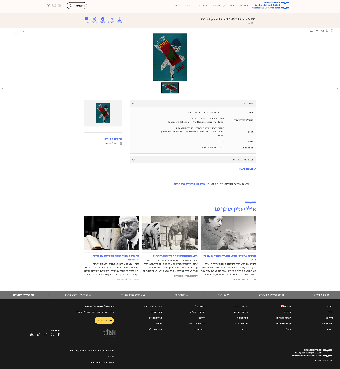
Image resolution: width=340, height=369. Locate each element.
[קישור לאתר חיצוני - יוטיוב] (31, 334)
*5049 (111, 356)
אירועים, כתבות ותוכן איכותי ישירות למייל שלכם (95, 312)
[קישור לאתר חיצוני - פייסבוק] (59, 334)
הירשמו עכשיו (104, 320)
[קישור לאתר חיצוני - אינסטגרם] (45, 334)
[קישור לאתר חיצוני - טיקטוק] (38, 334)
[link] (321, 295)
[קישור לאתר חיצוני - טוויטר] (52, 334)
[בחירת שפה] (59, 5)
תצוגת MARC (246, 169)
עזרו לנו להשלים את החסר (189, 184)
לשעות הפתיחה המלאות (102, 362)
